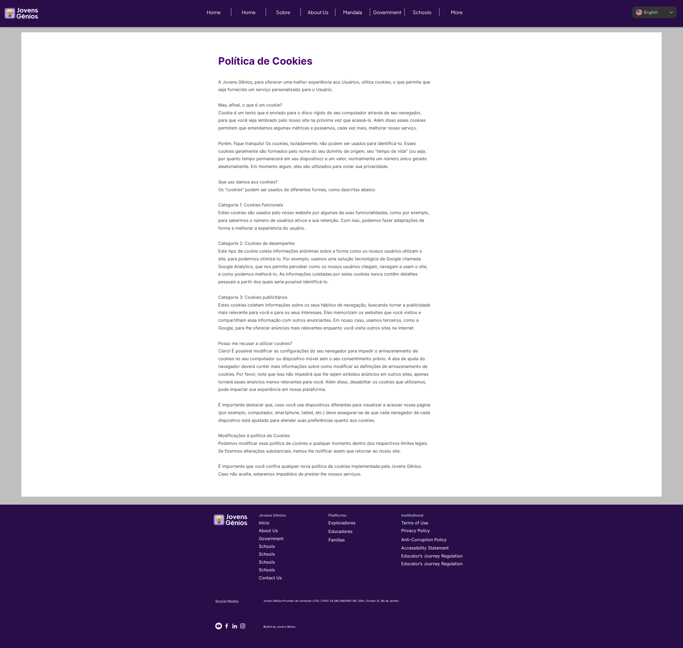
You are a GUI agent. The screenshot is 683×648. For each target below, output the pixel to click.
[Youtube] (218, 626)
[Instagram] (242, 626)
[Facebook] (226, 626)
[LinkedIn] (234, 626)
